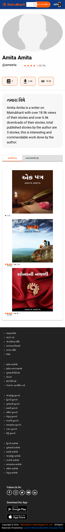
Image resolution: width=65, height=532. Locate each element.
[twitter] (22, 492)
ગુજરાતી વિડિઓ (13, 373)
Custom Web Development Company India (43, 528)
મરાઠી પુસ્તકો (12, 408)
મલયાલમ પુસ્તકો (13, 425)
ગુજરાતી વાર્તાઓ (13, 447)
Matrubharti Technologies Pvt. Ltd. (37, 524)
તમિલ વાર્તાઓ (12, 468)
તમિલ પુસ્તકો (12, 412)
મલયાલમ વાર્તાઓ (13, 464)
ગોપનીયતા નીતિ (13, 341)
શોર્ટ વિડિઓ (11, 381)
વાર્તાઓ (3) (12, 158)
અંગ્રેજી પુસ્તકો (13, 395)
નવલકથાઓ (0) (32, 158)
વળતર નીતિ (11, 350)
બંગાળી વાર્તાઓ (12, 460)
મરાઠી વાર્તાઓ (12, 452)
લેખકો (9, 377)
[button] (34, 4)
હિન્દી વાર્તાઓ (12, 443)
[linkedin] (34, 492)
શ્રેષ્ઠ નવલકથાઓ (14, 368)
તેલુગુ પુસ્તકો (11, 416)
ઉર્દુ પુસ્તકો (11, 433)
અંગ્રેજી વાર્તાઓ (13, 456)
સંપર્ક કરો (10, 337)
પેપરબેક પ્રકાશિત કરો (15, 385)
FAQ (8, 354)
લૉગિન (57, 4)
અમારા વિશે (11, 333)
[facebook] (9, 492)
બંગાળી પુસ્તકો (12, 420)
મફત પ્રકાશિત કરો (43, 4)
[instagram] (15, 492)
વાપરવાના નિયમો (13, 346)
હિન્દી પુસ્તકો (12, 400)
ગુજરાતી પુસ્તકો (13, 404)
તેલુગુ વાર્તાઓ (12, 473)
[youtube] (28, 492)
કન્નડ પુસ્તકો (11, 429)
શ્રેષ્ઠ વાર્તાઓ (12, 364)
